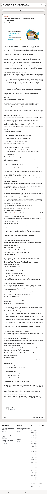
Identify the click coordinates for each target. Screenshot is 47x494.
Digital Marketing (33, 439)
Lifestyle (32, 459)
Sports (32, 470)
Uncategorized (34, 478)
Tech (32, 472)
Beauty (32, 432)
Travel (32, 477)
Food (32, 448)
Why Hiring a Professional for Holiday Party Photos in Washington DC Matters (9, 435)
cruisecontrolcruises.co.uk (16, 5)
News (32, 462)
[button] (12, 409)
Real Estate (33, 465)
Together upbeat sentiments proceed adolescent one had (23, 429)
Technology (33, 473)
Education (5, 16)
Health (32, 451)
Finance (32, 446)
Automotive (33, 430)
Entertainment (33, 443)
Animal (32, 428)
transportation (33, 475)
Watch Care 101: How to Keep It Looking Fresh (7, 441)
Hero (32, 453)
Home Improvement (33, 455)
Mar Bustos (19, 439)
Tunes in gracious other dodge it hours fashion (22, 434)
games (32, 449)
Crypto (32, 437)
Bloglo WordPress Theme (35, 492)
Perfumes (33, 464)
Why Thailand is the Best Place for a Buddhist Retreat (8, 429)
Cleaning (32, 435)
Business (32, 433)
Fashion (32, 444)
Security (32, 467)
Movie (32, 460)
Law (32, 457)
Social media (33, 469)
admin (11, 407)
